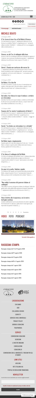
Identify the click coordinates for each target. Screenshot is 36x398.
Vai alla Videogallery (28, 237)
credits (33, 397)
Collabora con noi (18, 311)
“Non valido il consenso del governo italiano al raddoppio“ (15, 183)
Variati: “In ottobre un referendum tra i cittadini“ (16, 126)
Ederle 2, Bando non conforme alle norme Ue (15, 67)
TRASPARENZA (18, 328)
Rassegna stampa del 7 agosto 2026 (11, 265)
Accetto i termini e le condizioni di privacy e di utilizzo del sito (16, 386)
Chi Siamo (18, 304)
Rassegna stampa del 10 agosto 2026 (11, 257)
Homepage (5, 28)
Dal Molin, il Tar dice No (8, 82)
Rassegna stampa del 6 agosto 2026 (11, 270)
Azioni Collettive (6, 17)
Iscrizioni (18, 339)
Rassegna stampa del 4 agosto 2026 (11, 278)
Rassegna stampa (10, 245)
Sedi (14, 17)
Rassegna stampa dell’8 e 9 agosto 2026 (12, 261)
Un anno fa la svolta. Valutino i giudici (13, 169)
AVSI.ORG (18, 363)
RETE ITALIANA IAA (18, 367)
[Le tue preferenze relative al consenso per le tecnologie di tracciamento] (28, 395)
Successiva (25, 212)
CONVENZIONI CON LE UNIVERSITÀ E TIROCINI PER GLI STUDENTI (18, 354)
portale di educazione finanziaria (18, 370)
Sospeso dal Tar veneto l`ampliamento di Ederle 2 (16, 111)
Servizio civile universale (18, 318)
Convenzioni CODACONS (18, 336)
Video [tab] (4, 216)
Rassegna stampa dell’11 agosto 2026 (11, 253)
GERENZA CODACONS (18, 324)
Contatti (18, 314)
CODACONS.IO (18, 349)
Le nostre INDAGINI (18, 343)
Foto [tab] (11, 216)
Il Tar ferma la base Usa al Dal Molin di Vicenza (16, 39)
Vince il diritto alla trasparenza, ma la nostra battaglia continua (15, 199)
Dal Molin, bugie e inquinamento (11, 141)
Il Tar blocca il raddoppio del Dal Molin (13, 154)
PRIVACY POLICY (18, 321)
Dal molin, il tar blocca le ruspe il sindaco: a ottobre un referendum (17, 97)
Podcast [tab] (20, 216)
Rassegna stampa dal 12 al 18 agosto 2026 (13, 249)
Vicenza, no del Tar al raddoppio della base (14, 54)
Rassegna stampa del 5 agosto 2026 (11, 274)
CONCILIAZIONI (18, 346)
